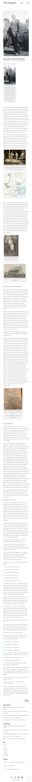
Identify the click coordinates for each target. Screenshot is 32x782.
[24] (9, 497)
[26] (13, 515)
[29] (18, 533)
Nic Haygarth (7, 60)
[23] (27, 487)
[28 (4, 681)
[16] (21, 361)
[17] (7, 380)
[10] (12, 232)
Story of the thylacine (20, 60)
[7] (6, 216)
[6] (16, 209)
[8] (3, 223)
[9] (11, 229)
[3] (25, 132)
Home (4, 744)
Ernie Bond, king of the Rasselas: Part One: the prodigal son (16, 715)
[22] (4, 652)
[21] (18, 476)
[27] (8, 520)
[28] (22, 528)
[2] (10, 126)
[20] (15, 473)
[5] (5, 206)
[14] (10, 335)
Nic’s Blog (5, 755)
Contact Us (5, 753)
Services (5, 746)
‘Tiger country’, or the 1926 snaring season (14, 58)
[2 (3, 544)
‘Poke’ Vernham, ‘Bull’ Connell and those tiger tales (14, 719)
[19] (15, 462)
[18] (23, 452)
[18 (4, 641)
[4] (13, 145)
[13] (16, 329)
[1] (16, 112)
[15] (23, 348)
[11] (11, 296)
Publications (5, 749)
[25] (22, 511)
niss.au (18, 780)
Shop (5, 750)
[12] (11, 303)
